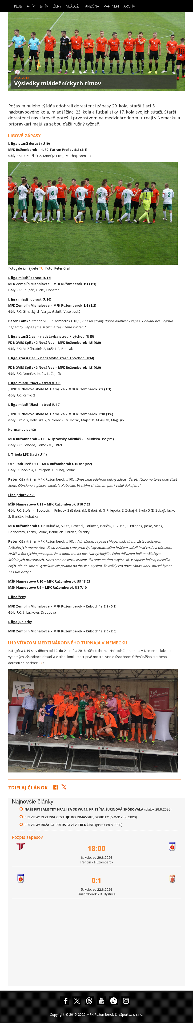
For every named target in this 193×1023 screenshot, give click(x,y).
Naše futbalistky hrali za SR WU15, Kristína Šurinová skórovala (83, 809)
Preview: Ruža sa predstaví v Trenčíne (59, 825)
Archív (129, 6)
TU (41, 268)
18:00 (96, 848)
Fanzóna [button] (91, 6)
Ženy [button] (57, 6)
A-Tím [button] (31, 6)
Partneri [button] (111, 6)
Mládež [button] (72, 6)
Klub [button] (18, 6)
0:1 (96, 880)
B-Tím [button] (44, 6)
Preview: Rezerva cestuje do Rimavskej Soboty (67, 817)
